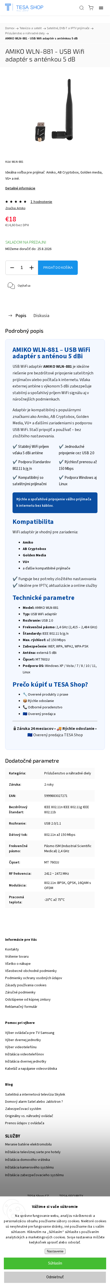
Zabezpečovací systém (23, 1108)
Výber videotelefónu (21, 1047)
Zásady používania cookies (26, 985)
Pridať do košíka (58, 267)
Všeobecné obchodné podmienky (31, 971)
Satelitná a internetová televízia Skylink (35, 1094)
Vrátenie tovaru (17, 956)
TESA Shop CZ (38, 1196)
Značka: (15, 208)
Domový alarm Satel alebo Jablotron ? (34, 1101)
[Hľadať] (81, 8)
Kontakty (12, 949)
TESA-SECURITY (71, 1196)
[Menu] (101, 8)
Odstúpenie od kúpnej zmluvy (28, 999)
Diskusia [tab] (41, 315)
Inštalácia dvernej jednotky (25, 1061)
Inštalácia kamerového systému (29, 1167)
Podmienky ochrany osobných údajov (33, 978)
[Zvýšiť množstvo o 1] (31, 268)
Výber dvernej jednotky (23, 1040)
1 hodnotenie (41, 201)
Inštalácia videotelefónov (24, 1054)
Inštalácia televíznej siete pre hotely (33, 1152)
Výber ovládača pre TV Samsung (29, 1032)
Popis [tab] (20, 315)
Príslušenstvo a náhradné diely (67, 773)
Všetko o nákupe (18, 963)
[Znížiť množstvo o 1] (12, 268)
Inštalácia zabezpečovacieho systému (34, 1175)
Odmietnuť (55, 1277)
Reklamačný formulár (21, 1006)
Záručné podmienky (20, 992)
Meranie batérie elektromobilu (28, 1144)
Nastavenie (55, 1251)
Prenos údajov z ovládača (24, 1123)
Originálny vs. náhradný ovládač (29, 1116)
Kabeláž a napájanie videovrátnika (31, 1068)
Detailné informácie (20, 188)
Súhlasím (55, 1263)
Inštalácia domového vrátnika (27, 1159)
